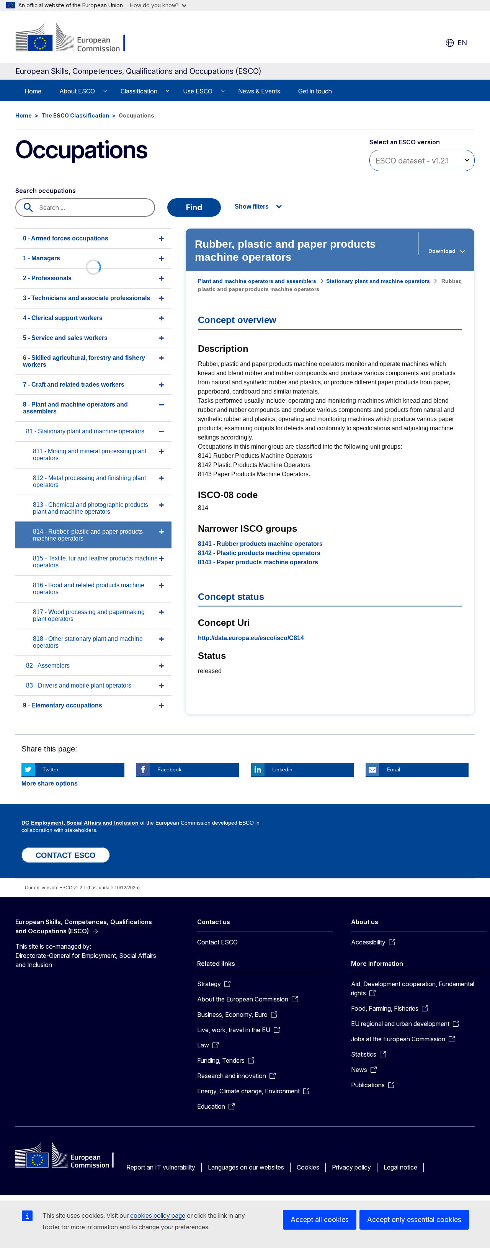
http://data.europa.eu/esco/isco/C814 (251, 638)
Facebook (169, 769)
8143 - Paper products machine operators (258, 562)
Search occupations (45, 190)
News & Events (259, 91)
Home (32, 91)
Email (393, 769)
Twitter (50, 769)
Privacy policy (351, 1167)
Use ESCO (197, 91)
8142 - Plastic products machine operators (259, 553)
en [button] (462, 43)
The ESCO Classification (75, 115)
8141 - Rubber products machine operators (260, 544)
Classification (139, 91)
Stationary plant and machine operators (378, 281)
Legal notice (400, 1167)
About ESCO (77, 91)
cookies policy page (157, 1215)
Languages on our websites (246, 1167)
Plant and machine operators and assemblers (257, 281)
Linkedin (282, 769)
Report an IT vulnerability (160, 1167)
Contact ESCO (217, 942)
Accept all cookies (320, 1219)
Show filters (252, 206)
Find (194, 207)
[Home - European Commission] (77, 38)
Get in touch (315, 91)
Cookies (308, 1167)
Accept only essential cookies (414, 1219)
